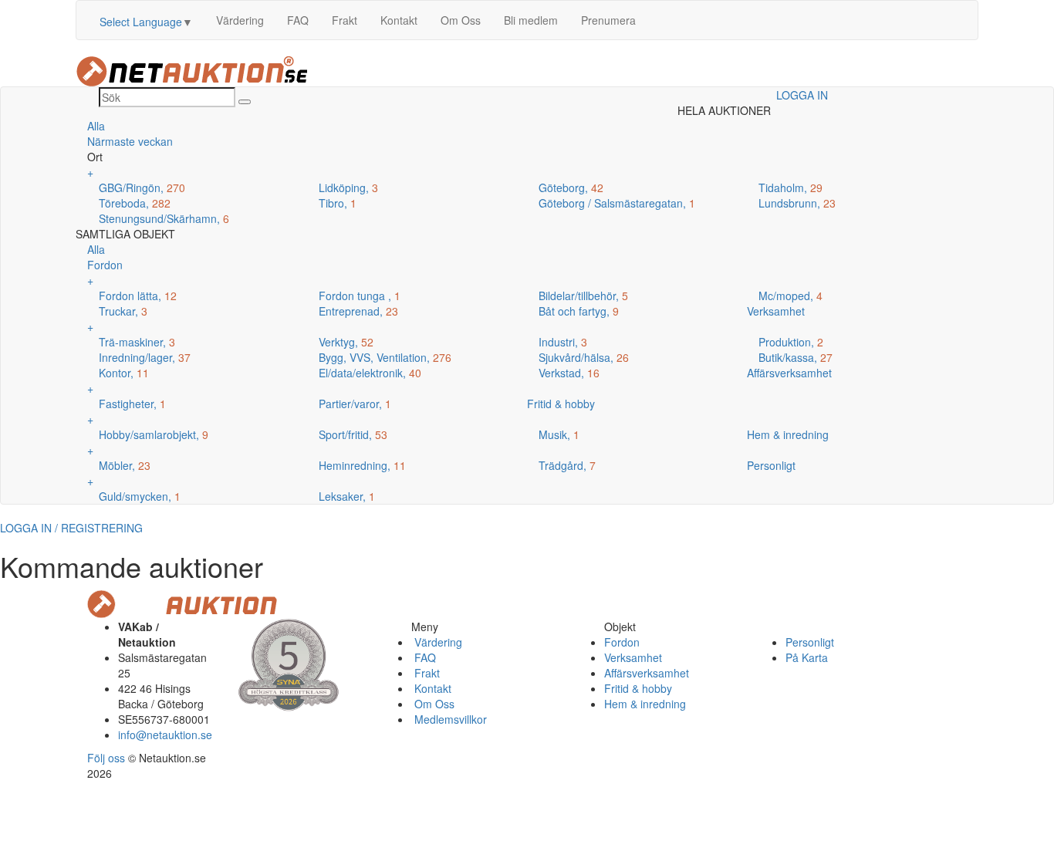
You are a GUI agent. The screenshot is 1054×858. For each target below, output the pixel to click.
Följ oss (106, 757)
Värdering (240, 20)
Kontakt (398, 20)
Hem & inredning (645, 703)
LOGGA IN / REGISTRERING (71, 527)
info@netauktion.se (165, 734)
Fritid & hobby (638, 688)
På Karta (806, 657)
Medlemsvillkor (449, 719)
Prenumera (608, 20)
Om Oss (461, 20)
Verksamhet (633, 657)
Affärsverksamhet (646, 673)
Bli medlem (531, 20)
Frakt (344, 20)
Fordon (622, 642)
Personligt (809, 642)
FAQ (298, 20)
